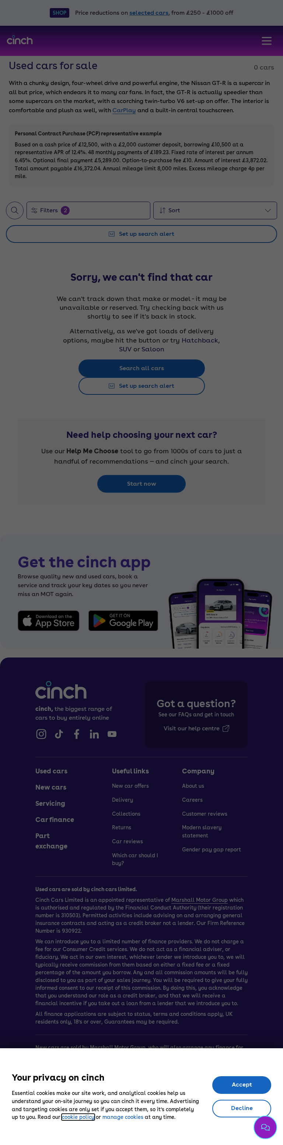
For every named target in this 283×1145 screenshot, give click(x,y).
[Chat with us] (265, 1127)
